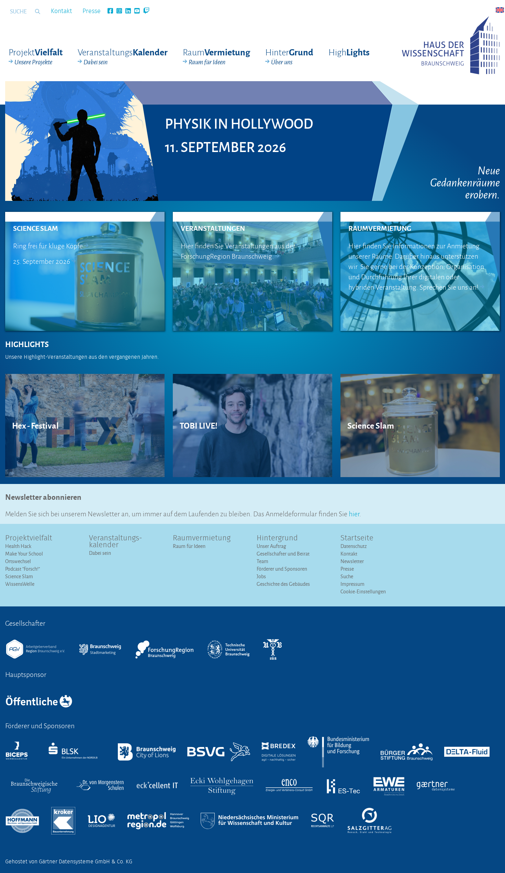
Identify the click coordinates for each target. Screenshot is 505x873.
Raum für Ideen (189, 546)
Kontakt (61, 11)
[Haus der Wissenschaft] (451, 45)
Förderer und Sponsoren (282, 568)
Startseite (356, 538)
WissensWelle (19, 584)
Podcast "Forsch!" (22, 568)
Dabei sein (100, 553)
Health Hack (18, 546)
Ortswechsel (18, 561)
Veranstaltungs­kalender (115, 542)
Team (262, 561)
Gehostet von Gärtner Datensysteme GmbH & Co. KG (68, 861)
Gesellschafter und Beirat (283, 553)
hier (354, 513)
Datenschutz (353, 546)
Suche (346, 576)
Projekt (36, 56)
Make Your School (24, 553)
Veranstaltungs (123, 56)
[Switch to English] (500, 10)
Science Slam (19, 576)
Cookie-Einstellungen (363, 591)
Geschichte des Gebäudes (283, 584)
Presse (91, 11)
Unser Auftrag (271, 546)
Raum (216, 56)
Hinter (289, 56)
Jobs (261, 576)
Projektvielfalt (28, 538)
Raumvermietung (202, 538)
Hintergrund (277, 538)
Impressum (352, 584)
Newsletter (352, 561)
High (349, 51)
